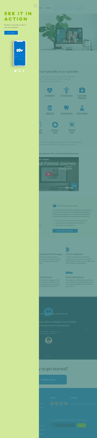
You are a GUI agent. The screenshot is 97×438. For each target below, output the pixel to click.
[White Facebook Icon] (23, 71)
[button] (35, 6)
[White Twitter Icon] (15, 71)
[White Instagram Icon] (19, 71)
